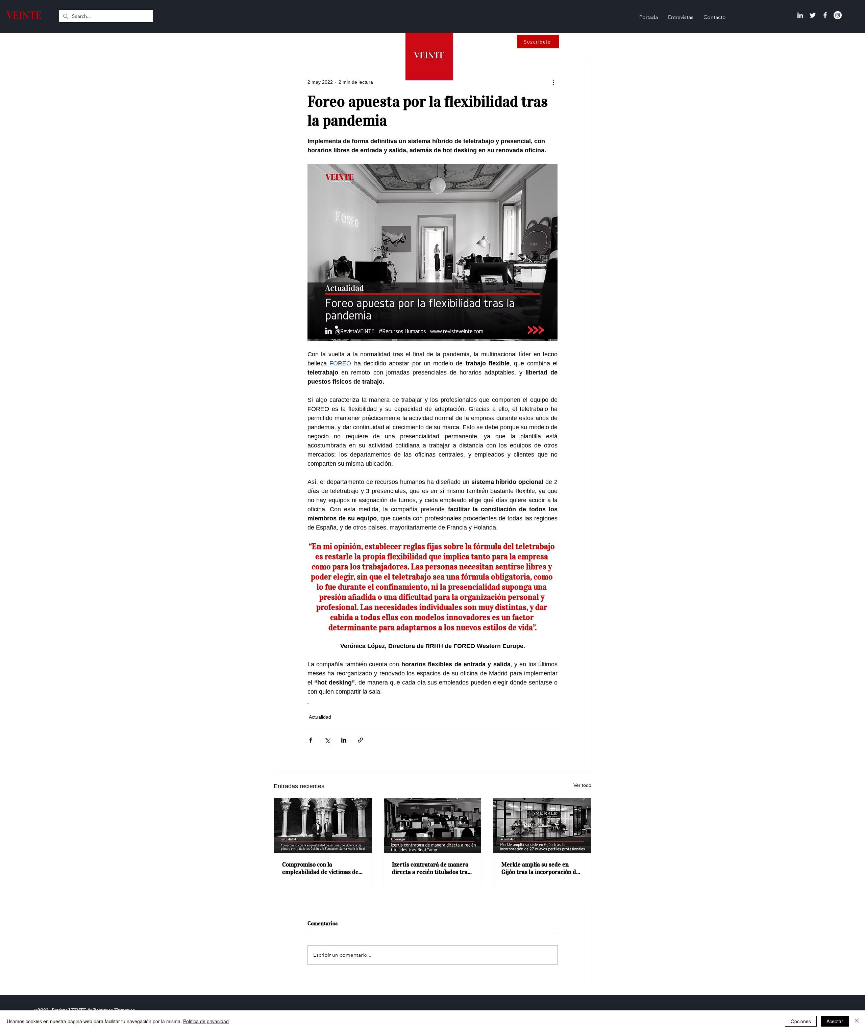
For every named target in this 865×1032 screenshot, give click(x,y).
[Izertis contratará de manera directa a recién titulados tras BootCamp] (432, 825)
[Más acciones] (553, 82)
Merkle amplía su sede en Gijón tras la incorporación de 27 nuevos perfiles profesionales (540, 868)
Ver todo (582, 785)
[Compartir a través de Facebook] (310, 740)
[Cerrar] (857, 1021)
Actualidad (320, 717)
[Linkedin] (800, 15)
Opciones (801, 1021)
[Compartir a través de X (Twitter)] (327, 740)
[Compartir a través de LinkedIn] (344, 740)
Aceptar (834, 1021)
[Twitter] (813, 15)
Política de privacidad (206, 1021)
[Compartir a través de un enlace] (360, 740)
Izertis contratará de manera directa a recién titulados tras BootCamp (431, 868)
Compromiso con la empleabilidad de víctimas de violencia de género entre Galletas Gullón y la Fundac (320, 868)
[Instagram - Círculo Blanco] (838, 15)
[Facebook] (825, 15)
